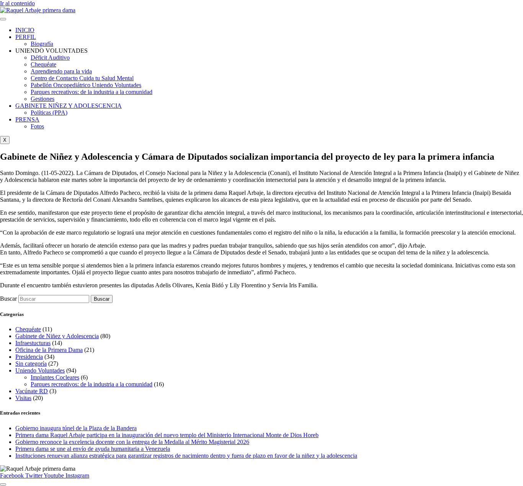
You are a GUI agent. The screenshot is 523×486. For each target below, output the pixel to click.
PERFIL (25, 37)
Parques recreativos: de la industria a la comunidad (91, 92)
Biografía (42, 43)
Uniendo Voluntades (40, 370)
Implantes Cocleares (55, 377)
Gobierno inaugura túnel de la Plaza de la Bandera (76, 428)
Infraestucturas (33, 343)
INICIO (24, 30)
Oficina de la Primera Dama (49, 350)
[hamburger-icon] (3, 19)
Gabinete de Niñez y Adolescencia (57, 336)
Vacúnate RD (31, 391)
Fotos (37, 126)
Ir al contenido (17, 3)
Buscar (8, 298)
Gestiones (42, 99)
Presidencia (29, 356)
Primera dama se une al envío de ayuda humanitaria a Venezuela (92, 449)
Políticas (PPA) (49, 112)
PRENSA (27, 119)
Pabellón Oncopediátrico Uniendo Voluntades (86, 85)
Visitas (23, 398)
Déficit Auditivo (50, 57)
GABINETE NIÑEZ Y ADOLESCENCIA (68, 105)
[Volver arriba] (3, 484)
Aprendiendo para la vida (61, 71)
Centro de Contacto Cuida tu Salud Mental (82, 78)
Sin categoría (31, 363)
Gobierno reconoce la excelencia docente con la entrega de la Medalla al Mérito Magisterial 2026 (132, 442)
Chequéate (43, 64)
